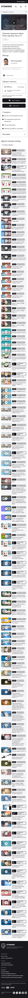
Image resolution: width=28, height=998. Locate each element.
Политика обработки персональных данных (11, 977)
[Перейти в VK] (17, 993)
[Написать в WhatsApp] (26, 993)
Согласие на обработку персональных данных (12, 975)
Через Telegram (16, 100)
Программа (6, 134)
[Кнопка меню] (25, 6)
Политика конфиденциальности (8, 973)
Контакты (3, 969)
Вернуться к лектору (8, 12)
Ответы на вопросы (6, 963)
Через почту (16, 105)
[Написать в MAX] (23, 993)
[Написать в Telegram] (20, 993)
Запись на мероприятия (6, 958)
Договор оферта (5, 971)
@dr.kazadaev (10, 75)
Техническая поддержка (7, 965)
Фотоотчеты (4, 956)
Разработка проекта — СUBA (6, 993)
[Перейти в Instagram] (14, 993)
